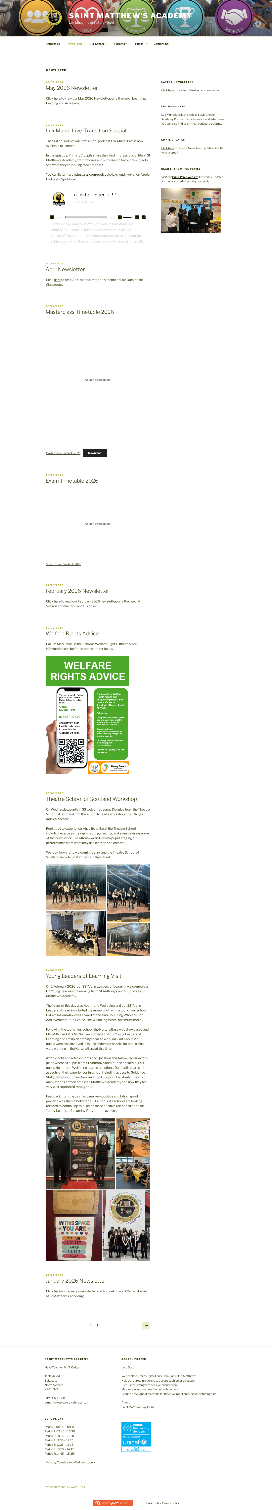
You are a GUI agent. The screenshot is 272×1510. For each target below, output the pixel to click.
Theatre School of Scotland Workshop (91, 799)
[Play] (52, 217)
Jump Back (137, 217)
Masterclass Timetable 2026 (80, 312)
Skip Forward (144, 217)
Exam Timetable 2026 (72, 481)
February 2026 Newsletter (77, 591)
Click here (53, 601)
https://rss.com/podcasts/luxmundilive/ (103, 174)
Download (95, 453)
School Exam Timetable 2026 (63, 564)
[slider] (86, 217)
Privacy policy (170, 1503)
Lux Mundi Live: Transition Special (86, 130)
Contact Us (161, 43)
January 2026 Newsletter (76, 1281)
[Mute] (120, 217)
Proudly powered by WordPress (65, 1486)
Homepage (53, 43)
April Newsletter (65, 269)
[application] (98, 217)
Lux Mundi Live (82, 202)
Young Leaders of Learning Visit (83, 976)
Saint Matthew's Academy (131, 15)
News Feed (75, 43)
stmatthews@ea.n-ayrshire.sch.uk (66, 1402)
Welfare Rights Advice (72, 633)
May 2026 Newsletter (72, 88)
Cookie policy (153, 1503)
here (57, 98)
